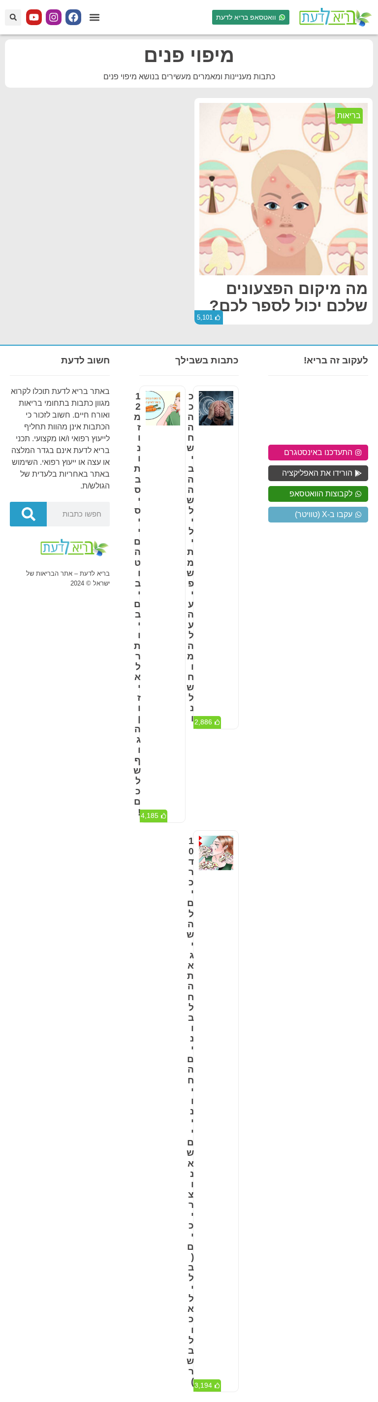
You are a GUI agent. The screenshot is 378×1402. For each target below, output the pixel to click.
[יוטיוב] (34, 17)
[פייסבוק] (73, 17)
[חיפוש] (28, 514)
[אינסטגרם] (54, 17)
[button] (94, 17)
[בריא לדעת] (333, 17)
